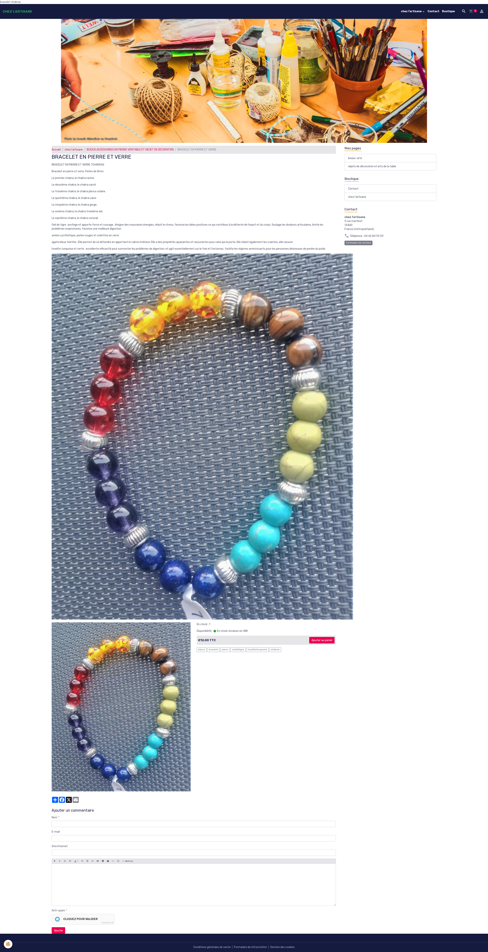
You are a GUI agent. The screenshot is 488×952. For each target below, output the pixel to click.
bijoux (201, 649)
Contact (433, 11)
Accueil (56, 149)
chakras (275, 649)
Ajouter (58, 930)
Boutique (448, 11)
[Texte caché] (97, 861)
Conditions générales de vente (212, 947)
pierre (225, 649)
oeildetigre (238, 649)
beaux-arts (355, 158)
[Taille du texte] (70, 861)
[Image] (102, 861)
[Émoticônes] (118, 861)
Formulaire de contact (358, 242)
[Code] (113, 861)
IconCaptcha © (107, 923)
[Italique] (59, 861)
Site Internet (60, 846)
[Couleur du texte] (76, 861)
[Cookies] (8, 944)
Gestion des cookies (282, 947)
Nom (54, 817)
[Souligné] (64, 861)
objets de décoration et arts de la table (372, 166)
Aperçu (128, 861)
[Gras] (54, 861)
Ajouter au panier (321, 640)
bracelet (213, 649)
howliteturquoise (257, 649)
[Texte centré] (87, 861)
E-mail (56, 831)
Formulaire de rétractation (250, 947)
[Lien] (92, 861)
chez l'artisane (411, 11)
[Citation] (82, 861)
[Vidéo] (108, 861)
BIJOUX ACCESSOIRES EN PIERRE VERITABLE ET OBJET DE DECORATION (130, 149)
